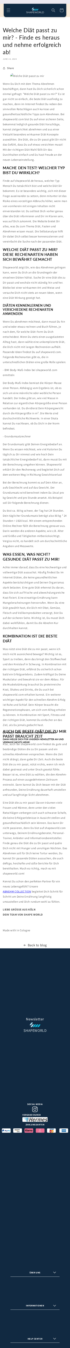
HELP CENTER (35, 1338)
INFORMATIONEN (35, 1305)
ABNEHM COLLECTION (17, 891)
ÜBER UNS (35, 1272)
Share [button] (10, 68)
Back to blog (37, 945)
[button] (8, 10)
